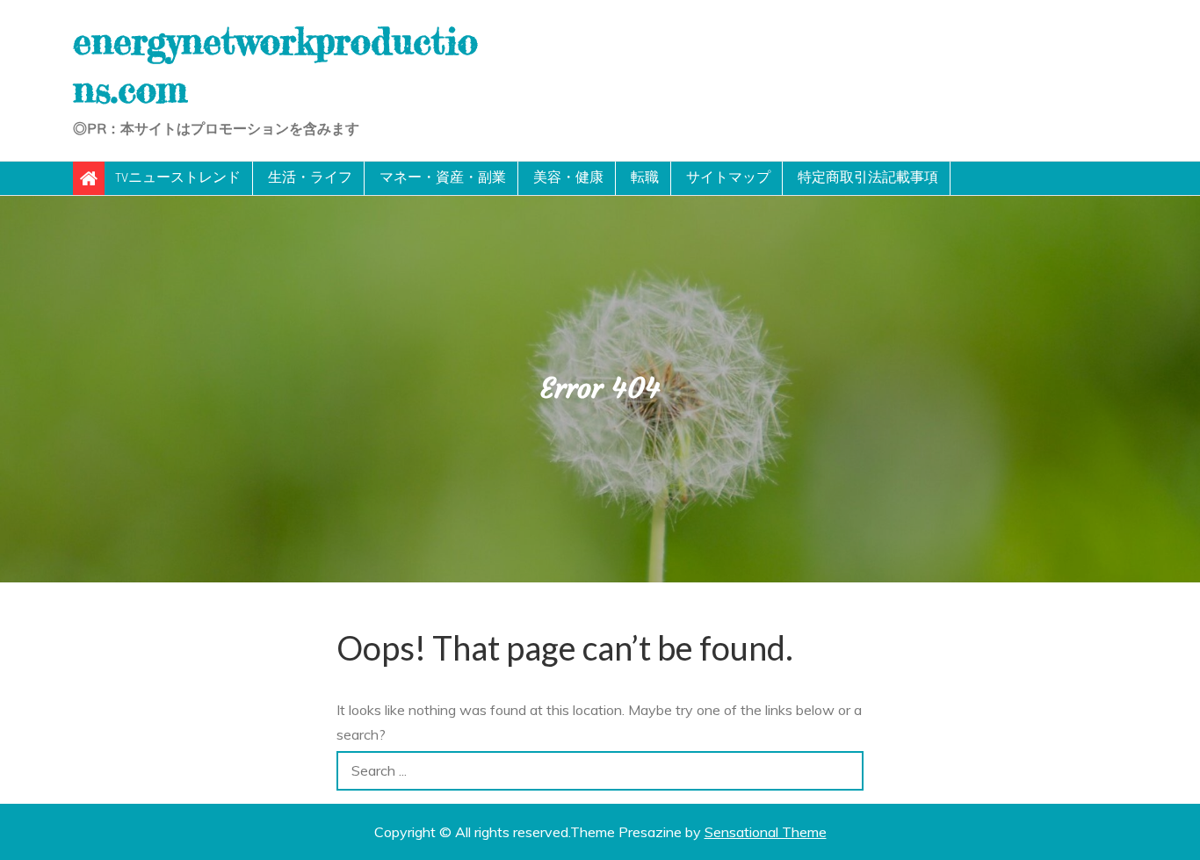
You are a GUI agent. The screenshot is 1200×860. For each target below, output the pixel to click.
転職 (645, 178)
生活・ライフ (310, 178)
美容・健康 (568, 178)
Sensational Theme (766, 832)
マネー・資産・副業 (443, 178)
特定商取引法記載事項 (868, 178)
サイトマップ (728, 178)
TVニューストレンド (178, 178)
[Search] (844, 771)
